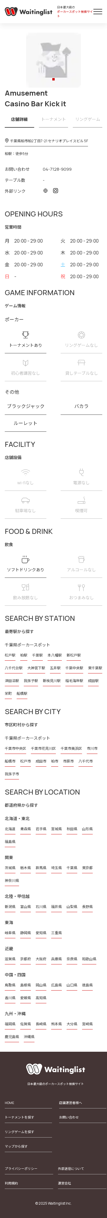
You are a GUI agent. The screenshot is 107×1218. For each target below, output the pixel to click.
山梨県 (72, 906)
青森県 (25, 828)
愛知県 (41, 932)
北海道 (10, 828)
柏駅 (23, 655)
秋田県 (72, 828)
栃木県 (25, 867)
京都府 (25, 958)
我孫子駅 (31, 680)
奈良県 (72, 958)
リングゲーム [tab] (87, 119)
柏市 (54, 761)
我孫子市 (12, 773)
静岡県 (25, 932)
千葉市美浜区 (71, 748)
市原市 (68, 761)
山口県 (72, 985)
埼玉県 (56, 867)
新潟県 (10, 906)
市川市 (92, 748)
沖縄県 (29, 1036)
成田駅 (93, 680)
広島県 (56, 985)
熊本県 (56, 1023)
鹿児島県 (12, 1036)
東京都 (87, 867)
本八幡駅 (55, 655)
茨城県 (10, 867)
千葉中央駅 (74, 667)
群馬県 (41, 867)
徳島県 (87, 985)
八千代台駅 (14, 667)
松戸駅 (10, 655)
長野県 (87, 906)
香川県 (10, 997)
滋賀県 (10, 958)
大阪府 (41, 958)
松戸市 (25, 761)
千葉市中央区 (15, 748)
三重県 (56, 932)
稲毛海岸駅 (74, 680)
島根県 (25, 985)
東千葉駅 (95, 667)
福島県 (10, 841)
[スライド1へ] (53, 79)
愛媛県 (25, 997)
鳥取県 (10, 985)
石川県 (41, 906)
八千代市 (85, 761)
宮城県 (56, 828)
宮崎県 (87, 1023)
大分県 (72, 1023)
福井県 (56, 906)
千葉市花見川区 (43, 748)
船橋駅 (22, 693)
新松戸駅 (74, 655)
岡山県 (41, 985)
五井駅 (55, 667)
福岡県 (10, 1023)
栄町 (8, 693)
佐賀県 (25, 1023)
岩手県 (41, 828)
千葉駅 (37, 655)
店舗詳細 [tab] (19, 119)
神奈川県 (12, 880)
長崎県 (41, 1023)
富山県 (25, 906)
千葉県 (72, 867)
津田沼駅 (12, 680)
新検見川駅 (52, 680)
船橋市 (10, 761)
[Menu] (97, 11)
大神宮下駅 (36, 667)
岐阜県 (10, 932)
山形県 (87, 828)
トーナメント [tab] (53, 119)
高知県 (41, 997)
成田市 (41, 761)
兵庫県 (56, 958)
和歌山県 (89, 958)
